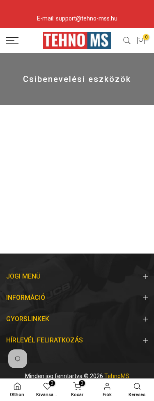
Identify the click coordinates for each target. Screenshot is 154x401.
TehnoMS (116, 376)
